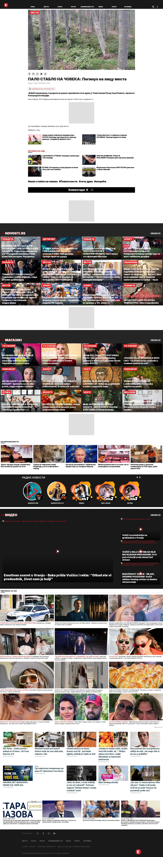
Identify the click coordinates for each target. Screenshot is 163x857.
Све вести (155, 233)
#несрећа (100, 181)
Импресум (41, 846)
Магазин (13, 340)
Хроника (127, 7)
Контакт (32, 846)
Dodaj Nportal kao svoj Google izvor (43, 89)
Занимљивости (87, 7)
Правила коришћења (81, 846)
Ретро (73, 7)
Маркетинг (51, 846)
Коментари (78, 190)
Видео (11, 515)
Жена (100, 7)
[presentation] (137, 477)
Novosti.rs (15, 233)
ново (33, 7)
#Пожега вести (68, 181)
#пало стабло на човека (43, 181)
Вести (46, 7)
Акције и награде (64, 846)
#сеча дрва (86, 181)
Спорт (114, 7)
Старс (59, 7)
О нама (25, 846)
